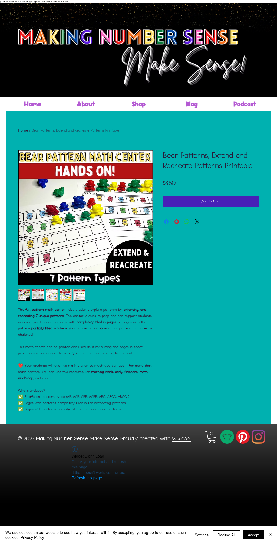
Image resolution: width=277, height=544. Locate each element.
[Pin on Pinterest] (176, 221)
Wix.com (181, 438)
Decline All (226, 535)
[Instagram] (258, 437)
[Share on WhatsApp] (187, 221)
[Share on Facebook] (166, 221)
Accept (253, 535)
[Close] (270, 535)
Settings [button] (202, 535)
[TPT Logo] (227, 437)
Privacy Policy (32, 537)
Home (23, 130)
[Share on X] (197, 221)
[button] (212, 437)
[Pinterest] (243, 437)
